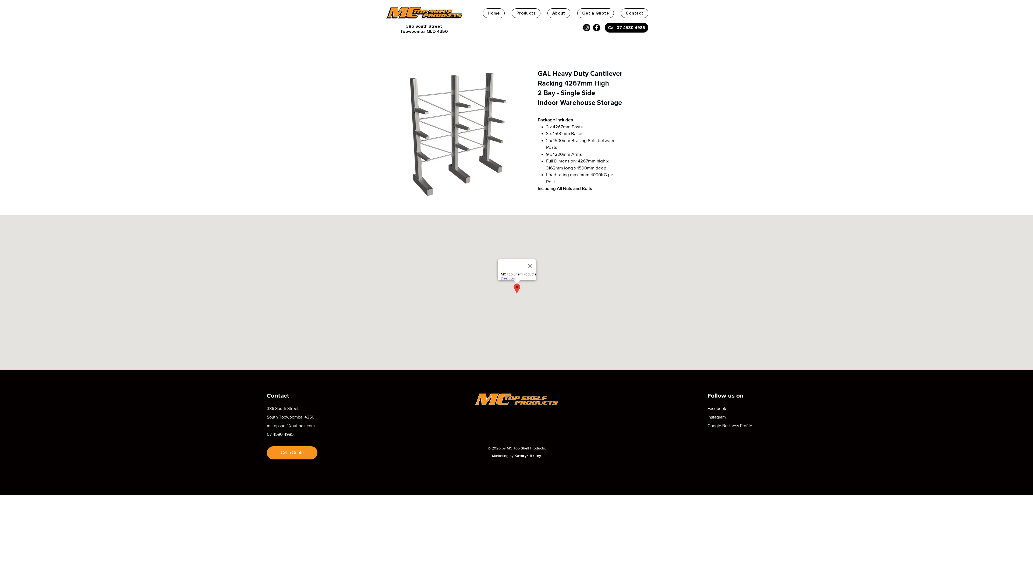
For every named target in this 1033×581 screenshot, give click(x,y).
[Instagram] (586, 27)
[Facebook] (596, 27)
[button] (526, 13)
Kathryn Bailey (528, 456)
